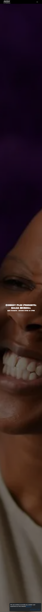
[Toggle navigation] (37, 1)
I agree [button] (38, 609)
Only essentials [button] (33, 609)
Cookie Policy (28, 606)
